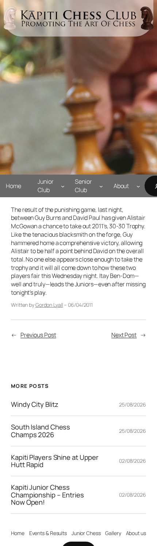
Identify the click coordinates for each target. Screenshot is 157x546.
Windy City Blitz (34, 404)
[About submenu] (138, 186)
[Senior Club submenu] (101, 186)
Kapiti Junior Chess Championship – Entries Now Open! (47, 495)
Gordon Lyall (49, 304)
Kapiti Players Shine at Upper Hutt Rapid (55, 461)
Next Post (124, 335)
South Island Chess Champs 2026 (40, 430)
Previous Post (38, 335)
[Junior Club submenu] (63, 186)
